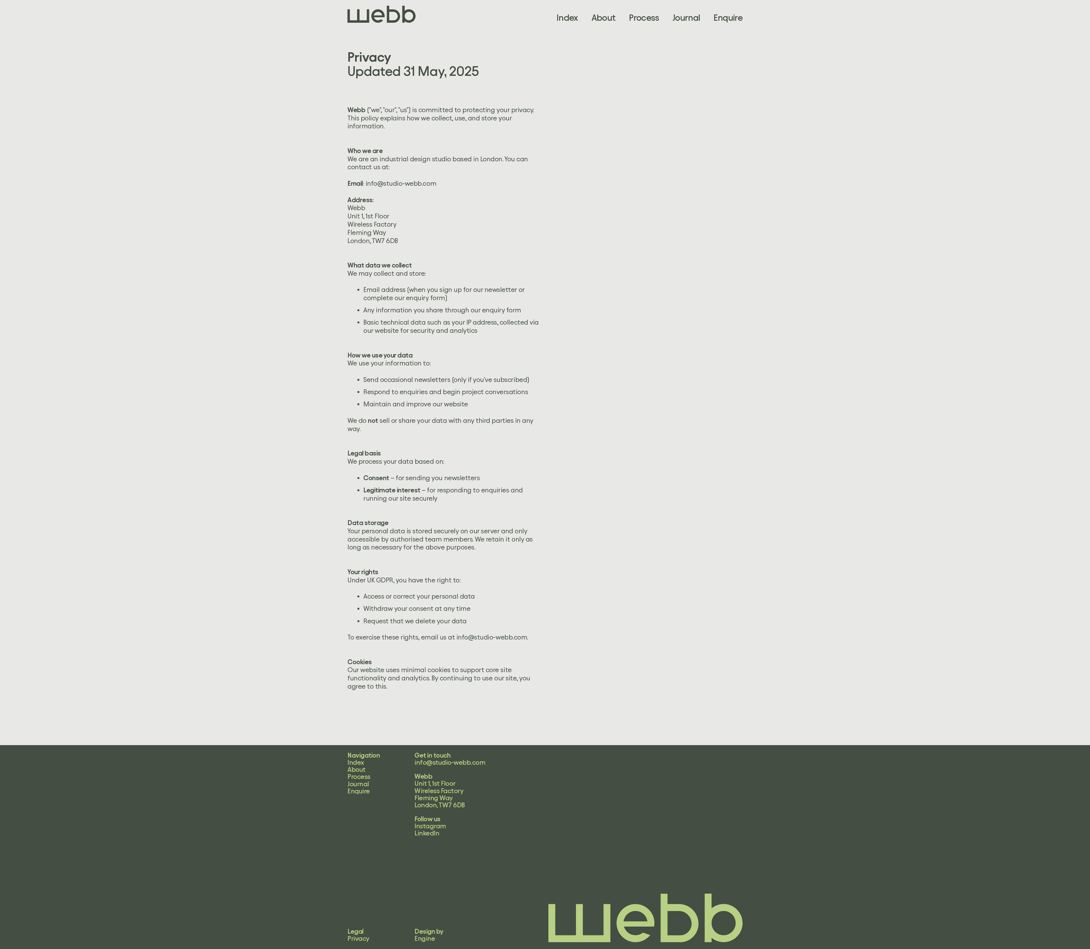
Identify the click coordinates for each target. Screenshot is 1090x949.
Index (567, 17)
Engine (424, 938)
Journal (686, 17)
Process (644, 17)
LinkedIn (426, 833)
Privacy (358, 938)
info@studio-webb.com (401, 183)
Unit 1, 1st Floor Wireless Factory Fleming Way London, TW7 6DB (439, 794)
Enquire (728, 17)
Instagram (430, 826)
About (604, 17)
